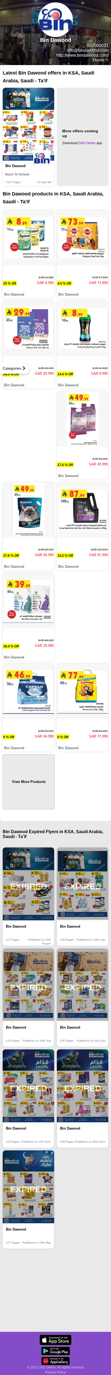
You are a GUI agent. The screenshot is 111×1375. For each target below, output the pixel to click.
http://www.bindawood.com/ (82, 55)
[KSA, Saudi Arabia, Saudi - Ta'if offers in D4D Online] (55, 1340)
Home (99, 60)
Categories (12, 368)
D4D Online (87, 143)
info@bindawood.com (88, 50)
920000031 (98, 45)
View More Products (29, 782)
